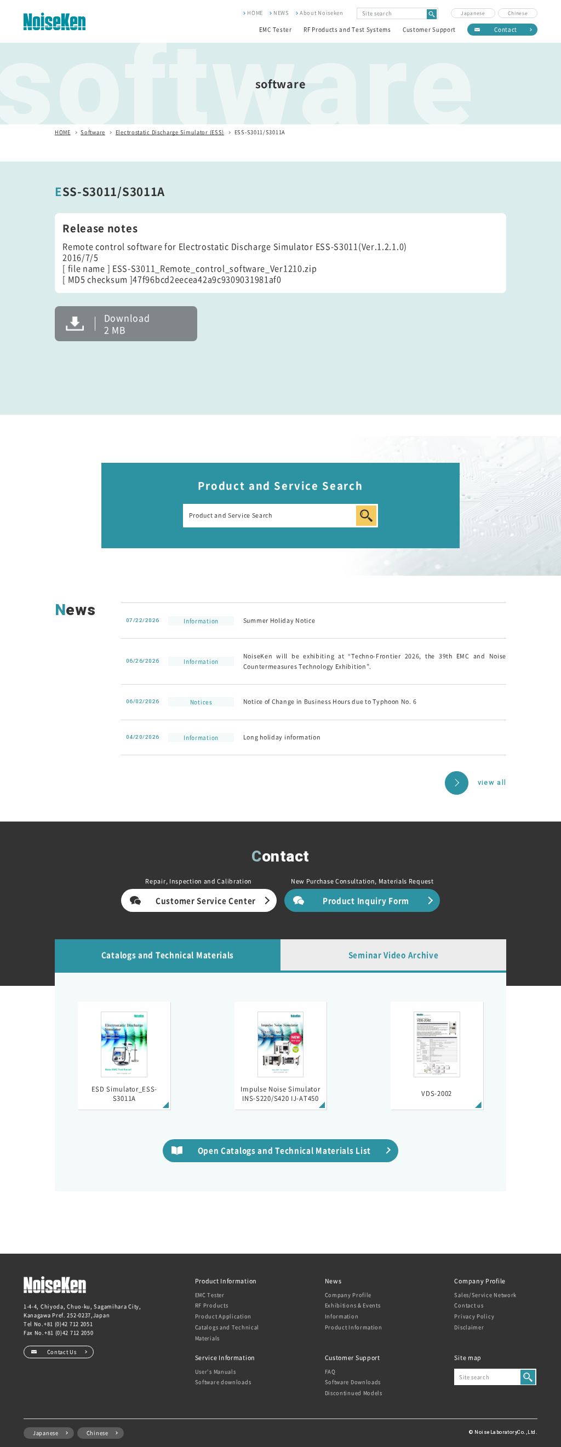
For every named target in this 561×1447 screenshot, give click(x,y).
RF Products (211, 1305)
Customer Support (429, 29)
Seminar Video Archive (393, 954)
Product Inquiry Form (366, 900)
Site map (468, 1357)
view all (492, 783)
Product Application (223, 1316)
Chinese (518, 12)
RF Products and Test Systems (347, 29)
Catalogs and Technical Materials (167, 954)
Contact (505, 29)
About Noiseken (322, 12)
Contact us (468, 1305)
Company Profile (348, 1295)
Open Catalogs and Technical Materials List (284, 1150)
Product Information (353, 1327)
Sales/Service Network (485, 1295)
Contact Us (62, 1352)
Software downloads (223, 1382)
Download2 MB (127, 323)
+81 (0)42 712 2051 (68, 1324)
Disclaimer (469, 1327)
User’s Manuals (215, 1371)
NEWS (281, 12)
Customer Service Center (206, 900)
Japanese (473, 12)
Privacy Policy (474, 1316)
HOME (255, 12)
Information (342, 1316)
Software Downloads (353, 1382)
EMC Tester (275, 29)
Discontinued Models (353, 1393)
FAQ (330, 1371)
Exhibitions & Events (353, 1305)
